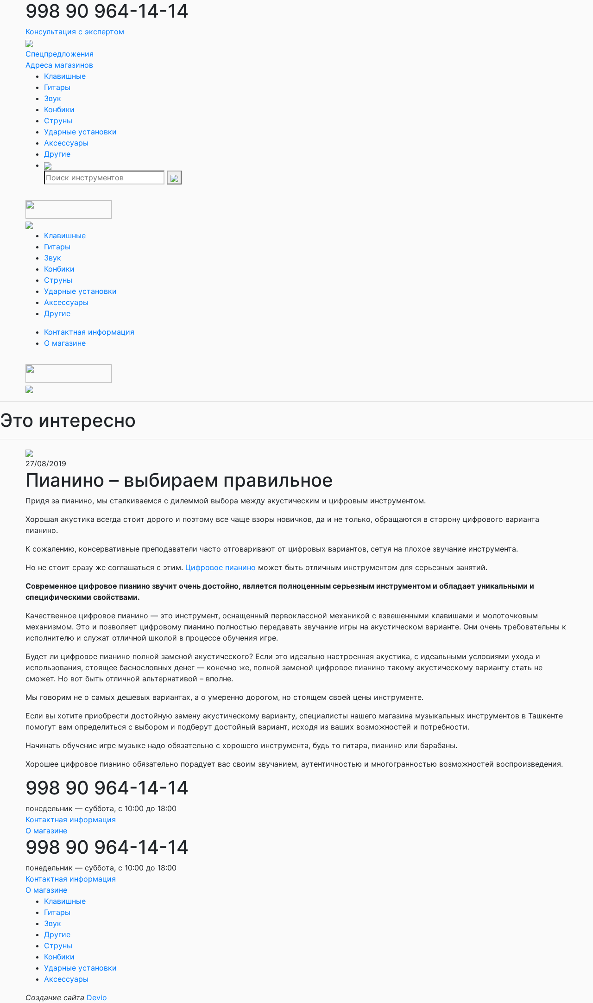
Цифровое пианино (220, 567)
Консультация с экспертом (74, 31)
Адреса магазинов (59, 65)
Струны (58, 120)
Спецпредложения (59, 53)
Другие (57, 154)
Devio (97, 997)
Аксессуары (66, 142)
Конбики (59, 109)
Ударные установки (80, 131)
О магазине (65, 343)
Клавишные (65, 76)
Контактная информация (89, 331)
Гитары (57, 87)
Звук (52, 98)
